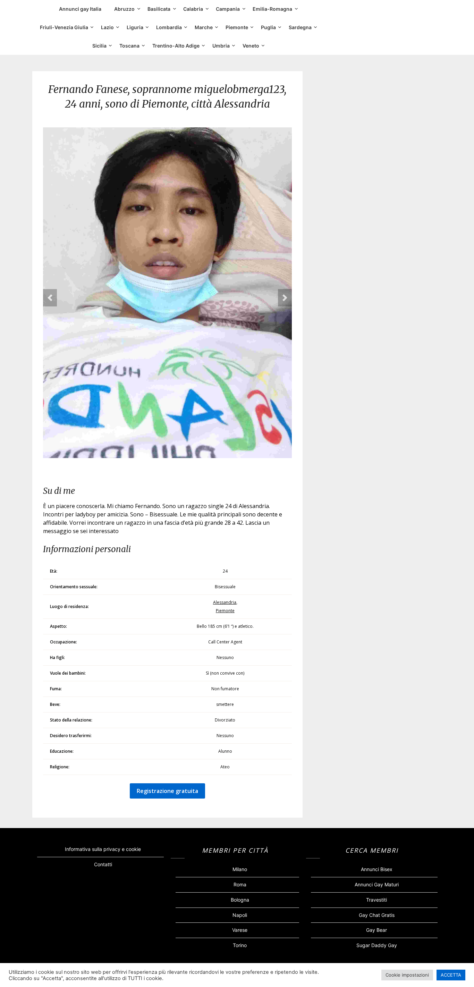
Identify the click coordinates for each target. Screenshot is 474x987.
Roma (240, 884)
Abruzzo (124, 9)
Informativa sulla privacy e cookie (103, 849)
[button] (50, 297)
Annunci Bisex (376, 869)
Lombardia (169, 27)
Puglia (268, 27)
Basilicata (158, 9)
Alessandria (224, 602)
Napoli (239, 915)
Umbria (221, 46)
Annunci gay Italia (80, 9)
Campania (228, 9)
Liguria (135, 27)
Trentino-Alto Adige (176, 46)
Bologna (240, 900)
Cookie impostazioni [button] (407, 975)
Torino (240, 945)
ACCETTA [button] (451, 975)
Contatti (103, 864)
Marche (204, 27)
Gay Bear (376, 930)
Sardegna (300, 27)
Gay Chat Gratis (377, 915)
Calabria (193, 9)
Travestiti (376, 900)
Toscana (129, 46)
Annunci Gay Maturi (377, 884)
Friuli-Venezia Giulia (64, 27)
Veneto (251, 46)
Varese (239, 930)
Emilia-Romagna (272, 9)
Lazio (107, 27)
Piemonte (237, 27)
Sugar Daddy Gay (376, 945)
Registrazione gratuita (167, 791)
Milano (239, 869)
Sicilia (99, 46)
